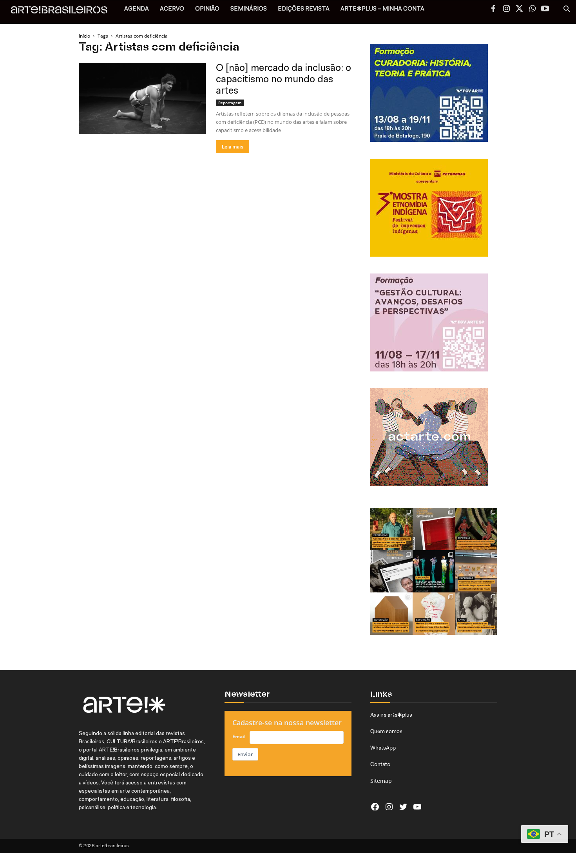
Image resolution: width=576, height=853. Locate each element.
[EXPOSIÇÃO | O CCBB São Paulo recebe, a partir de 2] (434, 613)
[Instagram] (506, 9)
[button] (566, 10)
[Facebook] (493, 9)
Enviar (245, 754)
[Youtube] (545, 9)
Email (239, 736)
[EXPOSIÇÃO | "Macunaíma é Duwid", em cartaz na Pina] (476, 529)
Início (84, 36)
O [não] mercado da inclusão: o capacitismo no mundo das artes (283, 79)
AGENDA (136, 9)
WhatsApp (383, 747)
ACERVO (172, 9)
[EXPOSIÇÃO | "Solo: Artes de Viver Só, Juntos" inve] (391, 613)
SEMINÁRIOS (248, 9)
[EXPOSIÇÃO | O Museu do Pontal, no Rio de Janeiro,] (391, 529)
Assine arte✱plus (391, 714)
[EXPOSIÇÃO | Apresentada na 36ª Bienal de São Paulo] (476, 571)
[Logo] (63, 12)
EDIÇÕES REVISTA (304, 9)
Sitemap (381, 780)
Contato (380, 764)
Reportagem (230, 102)
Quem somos (386, 731)
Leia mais (232, 147)
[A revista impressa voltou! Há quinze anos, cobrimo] (434, 529)
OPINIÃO (207, 9)
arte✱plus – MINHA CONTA (382, 9)
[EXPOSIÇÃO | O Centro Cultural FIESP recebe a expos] (434, 571)
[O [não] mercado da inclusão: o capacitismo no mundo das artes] (142, 98)
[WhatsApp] (532, 9)
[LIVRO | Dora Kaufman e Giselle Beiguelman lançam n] (476, 613)
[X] (519, 9)
